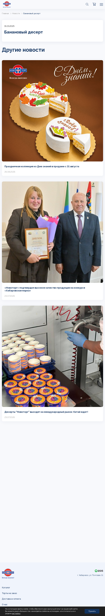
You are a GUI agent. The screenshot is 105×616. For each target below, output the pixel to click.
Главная (5, 13)
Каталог (6, 587)
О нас (4, 604)
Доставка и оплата (11, 599)
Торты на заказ (9, 593)
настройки (16, 613)
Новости (16, 13)
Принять (92, 611)
